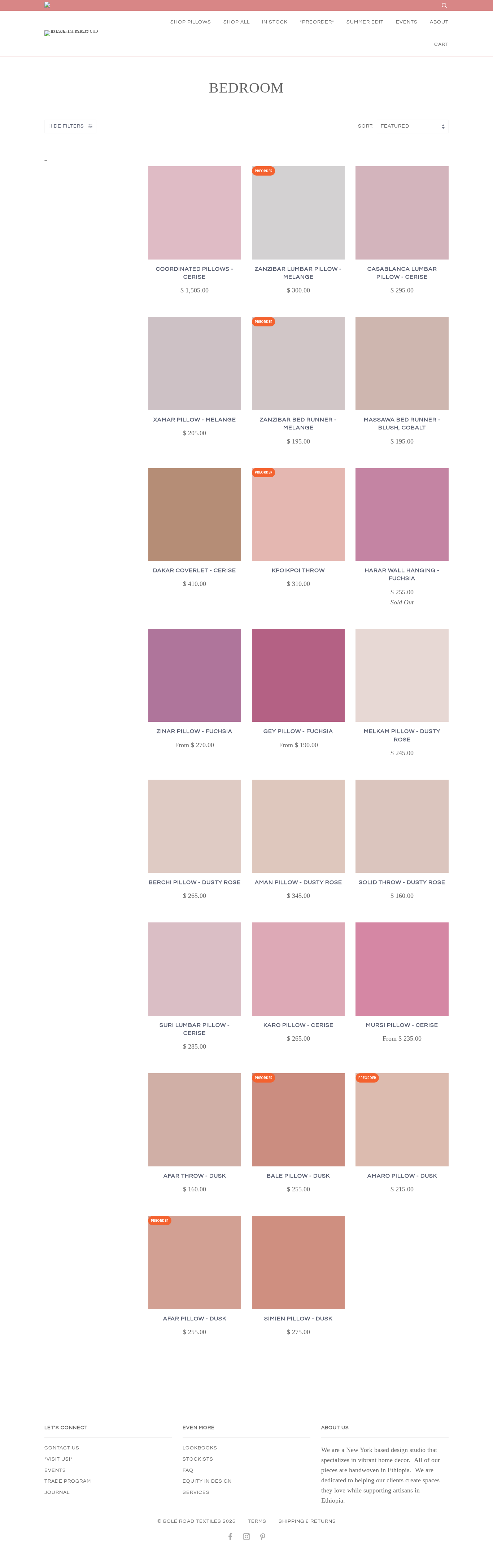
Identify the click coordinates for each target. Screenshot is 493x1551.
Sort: (366, 126)
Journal (57, 1492)
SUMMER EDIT (365, 22)
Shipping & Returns (307, 1521)
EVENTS (407, 22)
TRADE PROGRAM (67, 1481)
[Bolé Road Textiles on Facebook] (230, 1538)
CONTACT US (61, 1448)
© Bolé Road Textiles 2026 (196, 1521)
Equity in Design (207, 1481)
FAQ (188, 1470)
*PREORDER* (317, 22)
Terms (257, 1521)
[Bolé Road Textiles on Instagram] (246, 1538)
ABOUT (439, 22)
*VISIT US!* (58, 1459)
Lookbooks (200, 1448)
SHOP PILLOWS (190, 22)
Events (55, 1470)
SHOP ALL (236, 22)
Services (196, 1492)
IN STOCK (275, 22)
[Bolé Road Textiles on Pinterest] (263, 1538)
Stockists (198, 1459)
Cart (441, 44)
